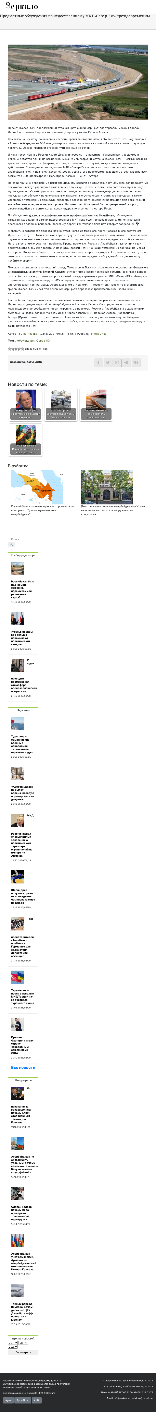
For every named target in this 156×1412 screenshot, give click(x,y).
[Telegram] (126, 362)
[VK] (136, 362)
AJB (36, 1400)
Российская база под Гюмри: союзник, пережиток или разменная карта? (22, 589)
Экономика (98, 334)
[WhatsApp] (117, 362)
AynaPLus (22, 1400)
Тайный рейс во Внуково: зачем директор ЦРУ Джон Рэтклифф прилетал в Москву (22, 1311)
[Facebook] (98, 362)
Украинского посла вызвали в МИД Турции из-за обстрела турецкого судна (22, 996)
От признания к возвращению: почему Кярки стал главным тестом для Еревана (21, 1105)
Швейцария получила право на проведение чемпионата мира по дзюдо (23, 896)
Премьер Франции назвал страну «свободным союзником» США (22, 1045)
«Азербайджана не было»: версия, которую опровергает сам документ (22, 793)
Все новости (23, 1067)
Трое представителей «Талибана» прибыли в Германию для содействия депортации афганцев (22, 937)
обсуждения (25, 341)
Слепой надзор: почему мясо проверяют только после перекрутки (21, 1213)
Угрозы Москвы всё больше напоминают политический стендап (22, 638)
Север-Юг (43, 341)
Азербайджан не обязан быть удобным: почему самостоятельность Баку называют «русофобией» (25, 1164)
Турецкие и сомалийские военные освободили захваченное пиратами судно (22, 744)
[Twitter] (108, 362)
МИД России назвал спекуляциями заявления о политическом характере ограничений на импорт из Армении (22, 835)
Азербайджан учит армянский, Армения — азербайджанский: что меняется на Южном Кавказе (24, 1261)
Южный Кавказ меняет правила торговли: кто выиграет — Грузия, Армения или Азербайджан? (42, 510)
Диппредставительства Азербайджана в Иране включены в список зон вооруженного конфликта (113, 510)
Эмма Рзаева (27, 334)
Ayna (8, 1400)
